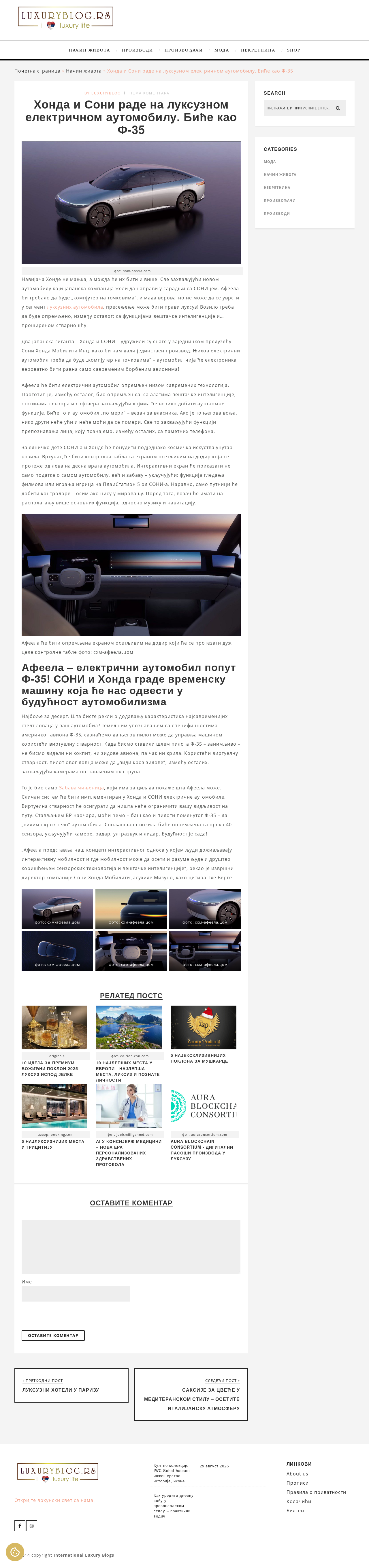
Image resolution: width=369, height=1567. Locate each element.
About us (297, 1474)
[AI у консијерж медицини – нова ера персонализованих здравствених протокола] (129, 1107)
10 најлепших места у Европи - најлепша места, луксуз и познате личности (128, 1071)
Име (27, 1282)
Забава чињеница (81, 788)
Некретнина (258, 50)
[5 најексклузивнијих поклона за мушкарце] (203, 1047)
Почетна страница (37, 71)
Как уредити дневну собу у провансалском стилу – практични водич (174, 1506)
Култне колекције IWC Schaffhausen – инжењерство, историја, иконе (173, 1473)
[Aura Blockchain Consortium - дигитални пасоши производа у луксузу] (203, 1107)
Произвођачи (184, 50)
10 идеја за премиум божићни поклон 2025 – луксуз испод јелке (52, 1068)
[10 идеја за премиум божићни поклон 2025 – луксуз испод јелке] (54, 1029)
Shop (293, 50)
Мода (221, 50)
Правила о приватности (316, 1492)
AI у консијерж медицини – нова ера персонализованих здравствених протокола (129, 1152)
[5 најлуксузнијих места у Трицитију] (54, 1107)
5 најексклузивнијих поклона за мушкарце (199, 1058)
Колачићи (299, 1501)
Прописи (298, 1483)
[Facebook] (19, 1525)
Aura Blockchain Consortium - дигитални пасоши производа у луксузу (202, 1149)
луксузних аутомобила (75, 307)
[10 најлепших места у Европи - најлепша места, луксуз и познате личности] (129, 1029)
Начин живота (89, 50)
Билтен (295, 1510)
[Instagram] (31, 1525)
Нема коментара (149, 92)
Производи (137, 50)
